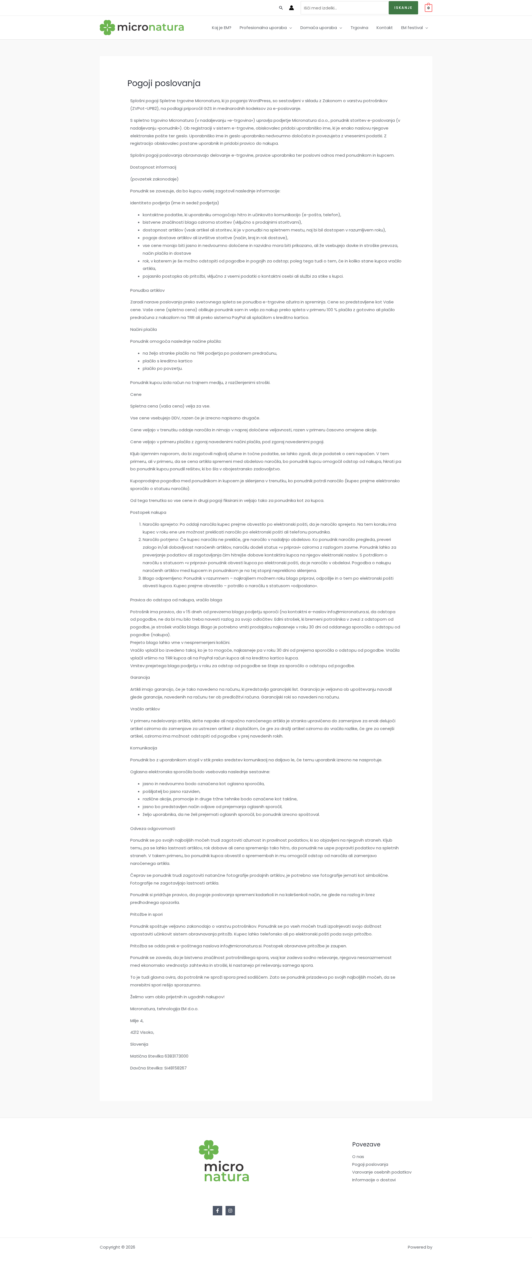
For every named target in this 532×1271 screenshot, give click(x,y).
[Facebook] (217, 1210)
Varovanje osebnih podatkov (381, 1172)
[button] (289, 27)
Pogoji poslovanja (370, 1164)
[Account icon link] (291, 7)
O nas (358, 1156)
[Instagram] (230, 1210)
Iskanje (403, 7)
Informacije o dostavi (374, 1180)
